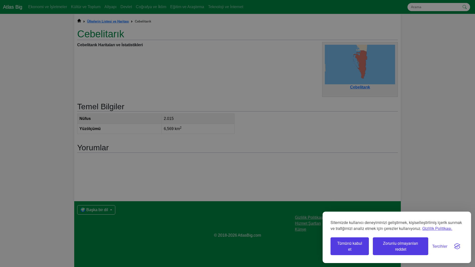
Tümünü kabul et (349, 246)
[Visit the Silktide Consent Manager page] (457, 246)
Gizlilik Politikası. (437, 228)
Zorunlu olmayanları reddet (400, 246)
